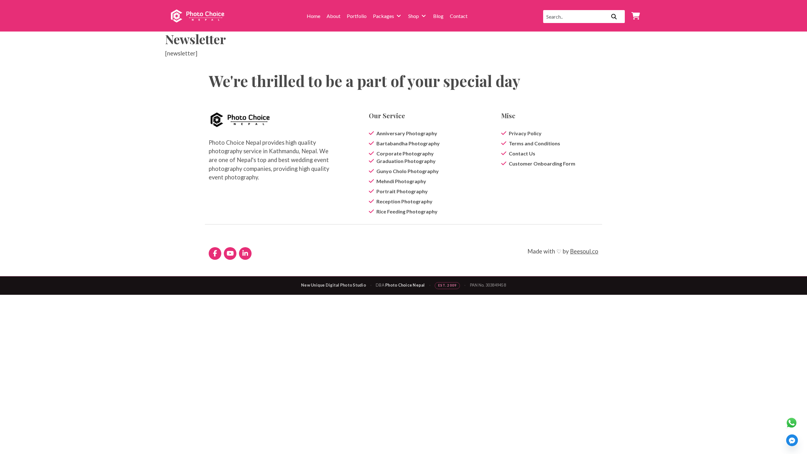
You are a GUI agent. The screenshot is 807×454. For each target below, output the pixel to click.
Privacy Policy (525, 133)
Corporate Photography (405, 153)
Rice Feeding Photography (407, 211)
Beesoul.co (584, 251)
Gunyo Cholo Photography (407, 171)
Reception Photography (404, 201)
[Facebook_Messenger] (792, 440)
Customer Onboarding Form (542, 163)
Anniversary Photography (406, 133)
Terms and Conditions (534, 143)
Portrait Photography (402, 191)
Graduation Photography (406, 161)
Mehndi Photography (401, 181)
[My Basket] (635, 15)
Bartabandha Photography (408, 143)
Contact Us (522, 153)
